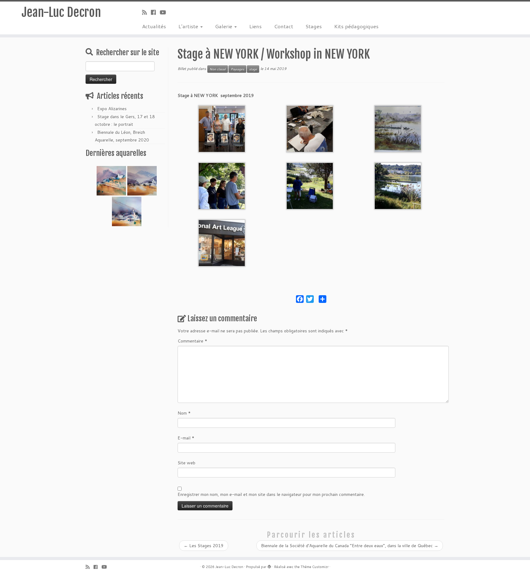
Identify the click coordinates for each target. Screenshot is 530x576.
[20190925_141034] (221, 186)
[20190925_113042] (309, 186)
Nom (184, 413)
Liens (255, 26)
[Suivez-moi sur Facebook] (155, 12)
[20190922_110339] (309, 129)
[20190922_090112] (221, 243)
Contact (283, 26)
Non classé (217, 69)
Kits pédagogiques (356, 26)
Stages (313, 26)
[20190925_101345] (397, 186)
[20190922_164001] (221, 129)
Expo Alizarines (112, 109)
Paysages (237, 69)
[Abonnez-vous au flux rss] (146, 12)
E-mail (186, 438)
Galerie (224, 26)
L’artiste (189, 26)
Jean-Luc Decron (61, 12)
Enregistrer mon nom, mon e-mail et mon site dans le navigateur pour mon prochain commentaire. (271, 494)
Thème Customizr (314, 566)
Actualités (154, 26)
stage (253, 69)
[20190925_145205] (397, 129)
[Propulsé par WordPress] (269, 565)
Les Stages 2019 (204, 546)
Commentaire (192, 341)
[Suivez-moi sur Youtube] (165, 12)
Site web (186, 463)
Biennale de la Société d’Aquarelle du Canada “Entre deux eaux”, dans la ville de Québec (349, 546)
